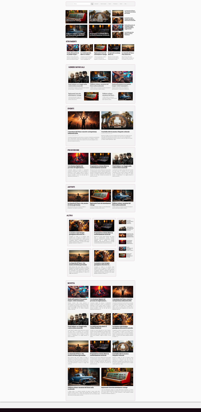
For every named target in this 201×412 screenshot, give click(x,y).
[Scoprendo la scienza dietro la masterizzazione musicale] (114, 47)
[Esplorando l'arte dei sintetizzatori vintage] (100, 47)
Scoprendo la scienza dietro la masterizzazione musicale (100, 34)
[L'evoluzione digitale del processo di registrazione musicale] (78, 158)
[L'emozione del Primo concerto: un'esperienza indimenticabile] (84, 120)
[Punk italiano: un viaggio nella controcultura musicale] (78, 77)
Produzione (115, 3)
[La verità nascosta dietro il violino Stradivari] (117, 34)
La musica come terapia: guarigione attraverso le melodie (130, 19)
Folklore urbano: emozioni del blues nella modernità (75, 34)
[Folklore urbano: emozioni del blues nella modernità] (100, 77)
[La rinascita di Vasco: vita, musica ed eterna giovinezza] (117, 13)
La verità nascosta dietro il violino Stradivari (129, 33)
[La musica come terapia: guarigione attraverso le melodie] (117, 20)
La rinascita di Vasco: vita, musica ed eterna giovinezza (130, 12)
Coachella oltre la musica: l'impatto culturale (99, 20)
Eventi (110, 3)
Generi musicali (103, 3)
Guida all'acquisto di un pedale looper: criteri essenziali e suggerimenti (130, 26)
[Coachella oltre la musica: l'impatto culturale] (117, 120)
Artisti (121, 3)
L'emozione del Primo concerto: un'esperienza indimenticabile (130, 235)
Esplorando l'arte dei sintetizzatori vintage (73, 20)
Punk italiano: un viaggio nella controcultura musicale (77, 85)
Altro (125, 3)
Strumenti (96, 3)
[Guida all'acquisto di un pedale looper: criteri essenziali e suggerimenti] (117, 27)
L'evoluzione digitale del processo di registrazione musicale (75, 167)
